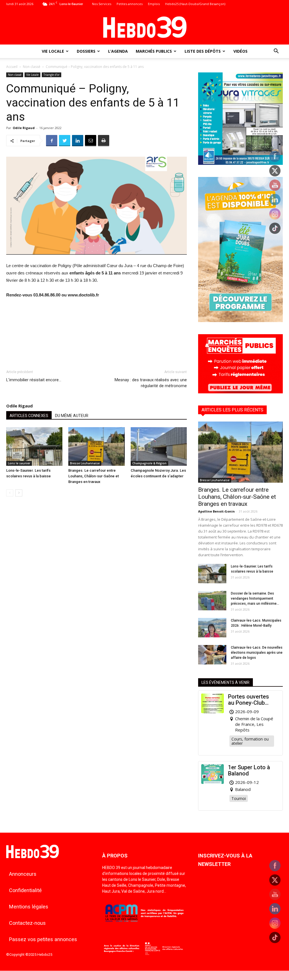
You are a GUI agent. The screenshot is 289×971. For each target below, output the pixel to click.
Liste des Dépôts (203, 51)
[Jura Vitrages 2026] (240, 163)
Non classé (31, 66)
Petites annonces (130, 4)
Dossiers (86, 51)
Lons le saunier (19, 463)
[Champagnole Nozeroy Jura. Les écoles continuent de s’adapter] (159, 446)
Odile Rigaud (24, 128)
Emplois (154, 4)
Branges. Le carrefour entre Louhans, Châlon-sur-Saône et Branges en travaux (93, 476)
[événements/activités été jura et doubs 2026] (240, 320)
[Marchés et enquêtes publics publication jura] (240, 391)
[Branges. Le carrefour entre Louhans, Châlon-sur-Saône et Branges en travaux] (96, 446)
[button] (276, 51)
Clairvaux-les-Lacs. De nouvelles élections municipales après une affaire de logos (257, 653)
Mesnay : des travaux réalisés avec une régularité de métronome (151, 382)
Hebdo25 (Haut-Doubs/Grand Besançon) (195, 4)
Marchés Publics (154, 51)
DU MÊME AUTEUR (71, 415)
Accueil (11, 66)
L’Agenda (118, 51)
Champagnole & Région (149, 463)
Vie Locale (53, 51)
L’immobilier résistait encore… (33, 379)
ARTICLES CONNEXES (29, 415)
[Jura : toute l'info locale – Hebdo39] (144, 26)
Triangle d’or (51, 75)
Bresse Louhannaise (85, 463)
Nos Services (101, 4)
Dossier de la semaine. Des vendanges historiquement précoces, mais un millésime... (255, 598)
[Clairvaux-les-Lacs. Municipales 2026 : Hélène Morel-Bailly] (212, 627)
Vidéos (240, 51)
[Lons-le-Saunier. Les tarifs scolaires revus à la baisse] (34, 446)
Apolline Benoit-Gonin (216, 511)
